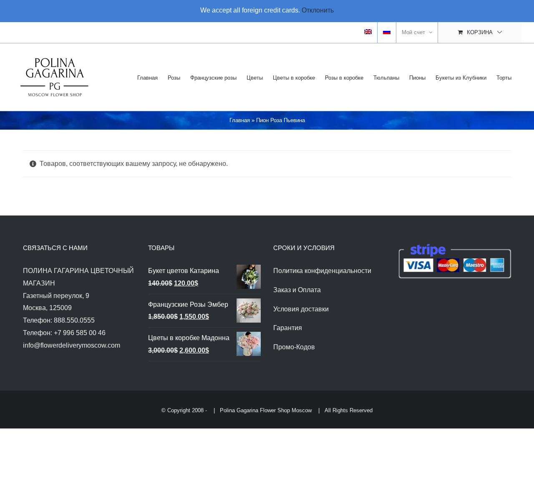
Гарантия (287, 327)
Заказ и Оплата (297, 289)
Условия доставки (301, 309)
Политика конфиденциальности (322, 270)
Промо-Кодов (294, 347)
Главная (239, 120)
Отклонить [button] (318, 10)
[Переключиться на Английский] (368, 32)
